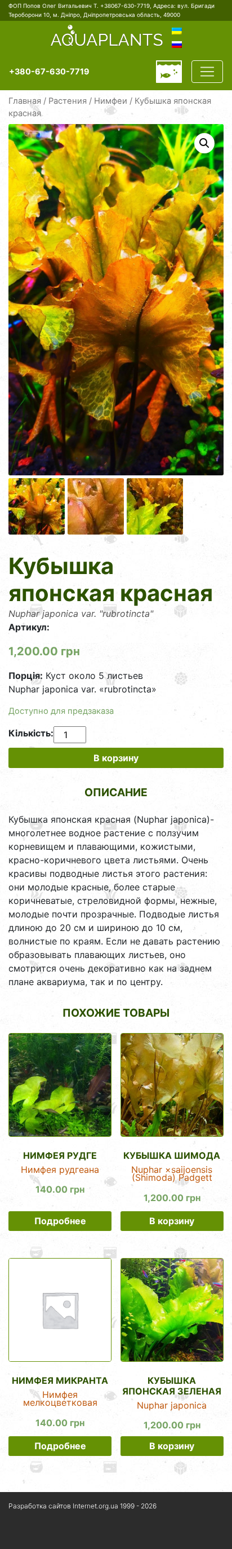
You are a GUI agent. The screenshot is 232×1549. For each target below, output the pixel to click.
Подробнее (60, 1220)
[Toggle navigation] (207, 71)
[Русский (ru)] (177, 44)
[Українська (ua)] (177, 30)
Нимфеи (110, 101)
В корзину (116, 758)
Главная (24, 101)
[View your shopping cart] (169, 72)
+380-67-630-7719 (49, 71)
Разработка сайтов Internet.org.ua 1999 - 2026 (82, 1506)
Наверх (22, 1534)
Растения (67, 101)
